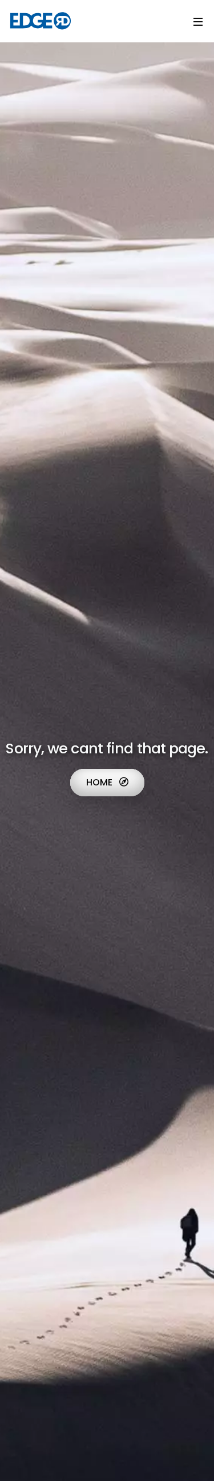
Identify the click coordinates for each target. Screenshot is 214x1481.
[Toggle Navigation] (198, 21)
